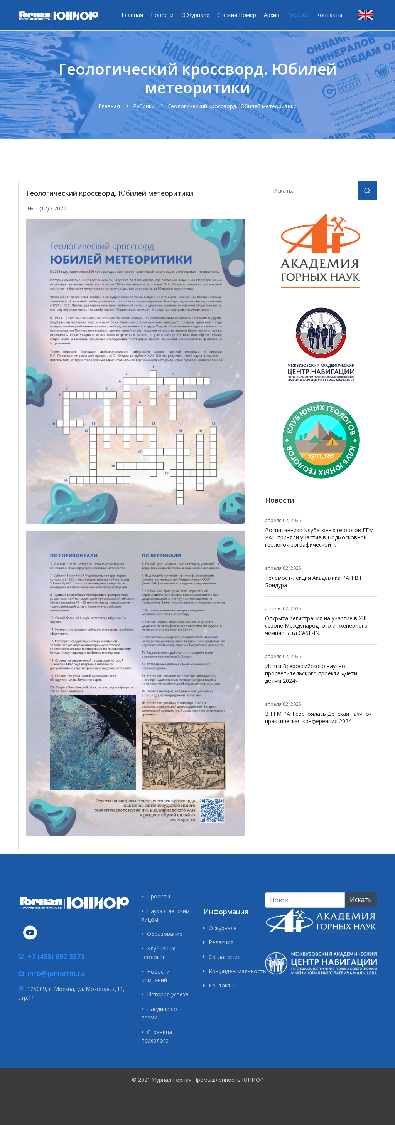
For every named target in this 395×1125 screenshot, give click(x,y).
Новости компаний (156, 976)
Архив (271, 14)
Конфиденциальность (231, 971)
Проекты (158, 896)
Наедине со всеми (159, 1013)
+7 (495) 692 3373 (55, 956)
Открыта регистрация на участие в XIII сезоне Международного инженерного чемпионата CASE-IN (316, 625)
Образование (164, 933)
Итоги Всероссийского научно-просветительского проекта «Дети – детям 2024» (313, 673)
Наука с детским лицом (166, 915)
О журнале (195, 14)
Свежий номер (236, 14)
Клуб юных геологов (158, 952)
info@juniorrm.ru (55, 973)
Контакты (329, 14)
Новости (162, 14)
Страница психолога (157, 1036)
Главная (132, 14)
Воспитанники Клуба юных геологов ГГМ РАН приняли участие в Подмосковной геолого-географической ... (319, 537)
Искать (367, 192)
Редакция (221, 942)
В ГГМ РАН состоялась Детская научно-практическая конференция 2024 (318, 717)
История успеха (168, 994)
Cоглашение (225, 956)
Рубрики (298, 14)
